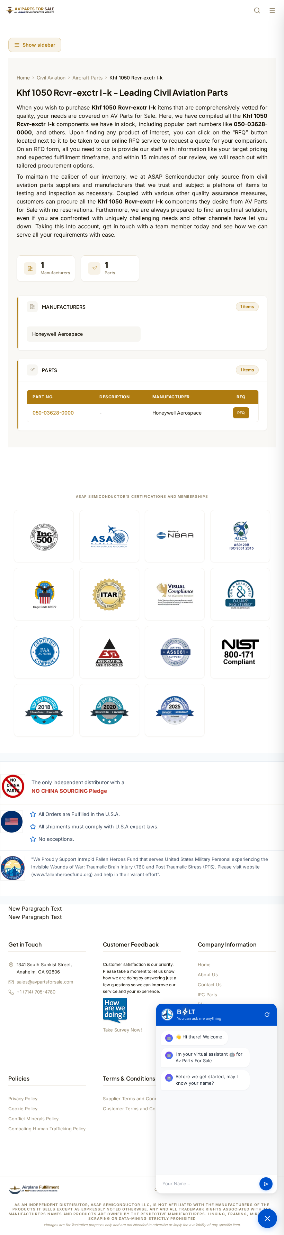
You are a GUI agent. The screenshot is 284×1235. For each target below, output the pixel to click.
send (266, 1184)
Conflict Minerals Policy (33, 1118)
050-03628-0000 (53, 413)
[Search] (257, 10)
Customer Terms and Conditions (137, 1108)
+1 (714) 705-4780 (36, 992)
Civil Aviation (51, 77)
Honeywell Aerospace (57, 334)
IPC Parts (207, 994)
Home (23, 77)
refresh (267, 1014)
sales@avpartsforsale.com (45, 982)
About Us (208, 974)
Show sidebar (39, 45)
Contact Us (210, 984)
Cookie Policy (22, 1108)
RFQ (241, 412)
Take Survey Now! (122, 1030)
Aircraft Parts (87, 77)
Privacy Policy (22, 1098)
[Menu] (272, 10)
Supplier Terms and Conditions (136, 1098)
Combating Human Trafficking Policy (47, 1128)
